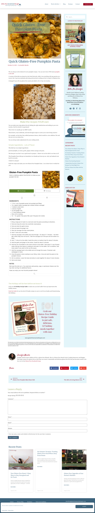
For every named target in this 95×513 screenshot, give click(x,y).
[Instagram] (80, 108)
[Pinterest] (73, 108)
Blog (64, 4)
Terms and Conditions (41, 501)
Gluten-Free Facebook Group (33, 361)
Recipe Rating (11, 395)
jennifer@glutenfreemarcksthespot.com (76, 501)
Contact (77, 4)
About (46, 4)
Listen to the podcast (75, 21)
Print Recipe (22, 191)
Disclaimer (29, 501)
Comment (11, 399)
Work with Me (55, 4)
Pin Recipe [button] (48, 191)
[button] (54, 368)
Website (10, 428)
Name (10, 417)
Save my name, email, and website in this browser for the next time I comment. (30, 434)
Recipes (70, 4)
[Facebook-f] (77, 108)
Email (10, 422)
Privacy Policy (4, 510)
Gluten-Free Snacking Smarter (72, 161)
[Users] (70, 108)
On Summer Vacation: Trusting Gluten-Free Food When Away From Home (47, 453)
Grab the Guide (13, 291)
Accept (84, 506)
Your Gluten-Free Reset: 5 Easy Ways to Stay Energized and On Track (21, 475)
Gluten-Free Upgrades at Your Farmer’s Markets (73, 474)
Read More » (13, 486)
